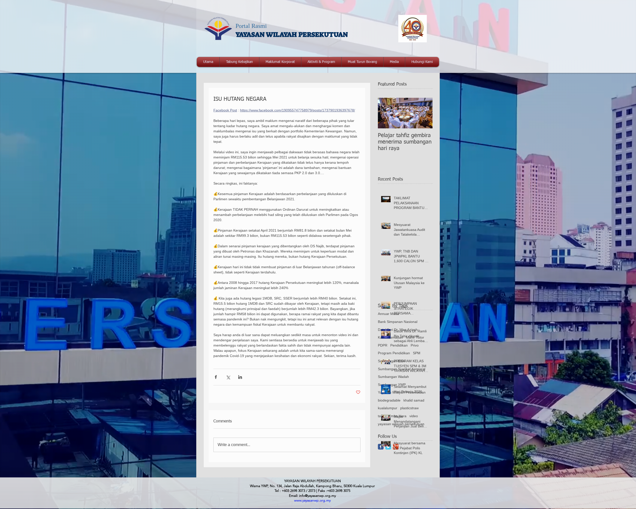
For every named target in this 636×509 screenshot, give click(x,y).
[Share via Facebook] (215, 377)
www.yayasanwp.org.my (312, 500)
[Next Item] (424, 113)
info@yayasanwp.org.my (317, 495)
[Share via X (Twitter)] (228, 377)
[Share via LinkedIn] (240, 377)
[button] (280, 62)
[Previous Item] (386, 113)
